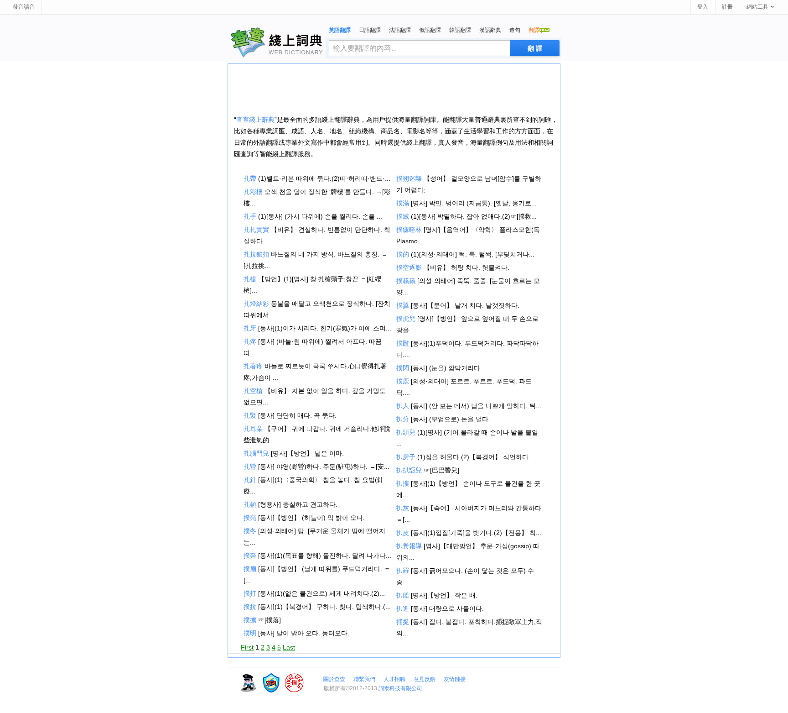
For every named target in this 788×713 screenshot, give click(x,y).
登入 (702, 7)
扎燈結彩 (256, 303)
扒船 (402, 595)
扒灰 (402, 508)
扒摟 (402, 483)
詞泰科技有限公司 (400, 688)
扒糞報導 (409, 546)
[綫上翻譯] (277, 42)
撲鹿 (402, 381)
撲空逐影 (409, 267)
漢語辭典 (490, 30)
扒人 (402, 405)
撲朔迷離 (409, 178)
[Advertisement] (394, 89)
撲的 (402, 254)
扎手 (250, 216)
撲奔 (250, 555)
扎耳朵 (253, 428)
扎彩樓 (253, 191)
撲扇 (250, 568)
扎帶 (250, 178)
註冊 (727, 7)
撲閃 (402, 368)
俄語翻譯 (430, 30)
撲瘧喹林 (409, 229)
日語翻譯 (370, 30)
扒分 (402, 419)
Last (289, 647)
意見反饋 (424, 679)
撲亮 (250, 517)
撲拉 (250, 606)
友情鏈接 (455, 679)
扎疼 (250, 341)
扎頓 (250, 504)
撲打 (250, 593)
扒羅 (402, 570)
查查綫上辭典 (255, 119)
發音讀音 (24, 7)
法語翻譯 (400, 30)
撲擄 (250, 620)
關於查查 (334, 679)
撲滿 (402, 203)
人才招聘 (394, 679)
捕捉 (402, 621)
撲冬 (250, 531)
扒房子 (405, 457)
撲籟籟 (405, 280)
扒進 (402, 608)
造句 (514, 30)
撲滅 (402, 216)
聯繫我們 (364, 679)
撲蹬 (402, 343)
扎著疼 (253, 366)
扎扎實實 (256, 229)
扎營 (250, 466)
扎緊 (250, 415)
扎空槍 (253, 390)
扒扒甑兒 (409, 470)
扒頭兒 (405, 432)
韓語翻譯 (460, 30)
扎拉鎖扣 (256, 254)
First (247, 647)
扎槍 (250, 279)
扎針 (250, 479)
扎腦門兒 (256, 453)
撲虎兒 (405, 318)
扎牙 (250, 328)
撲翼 (402, 305)
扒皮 (402, 532)
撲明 (250, 633)
